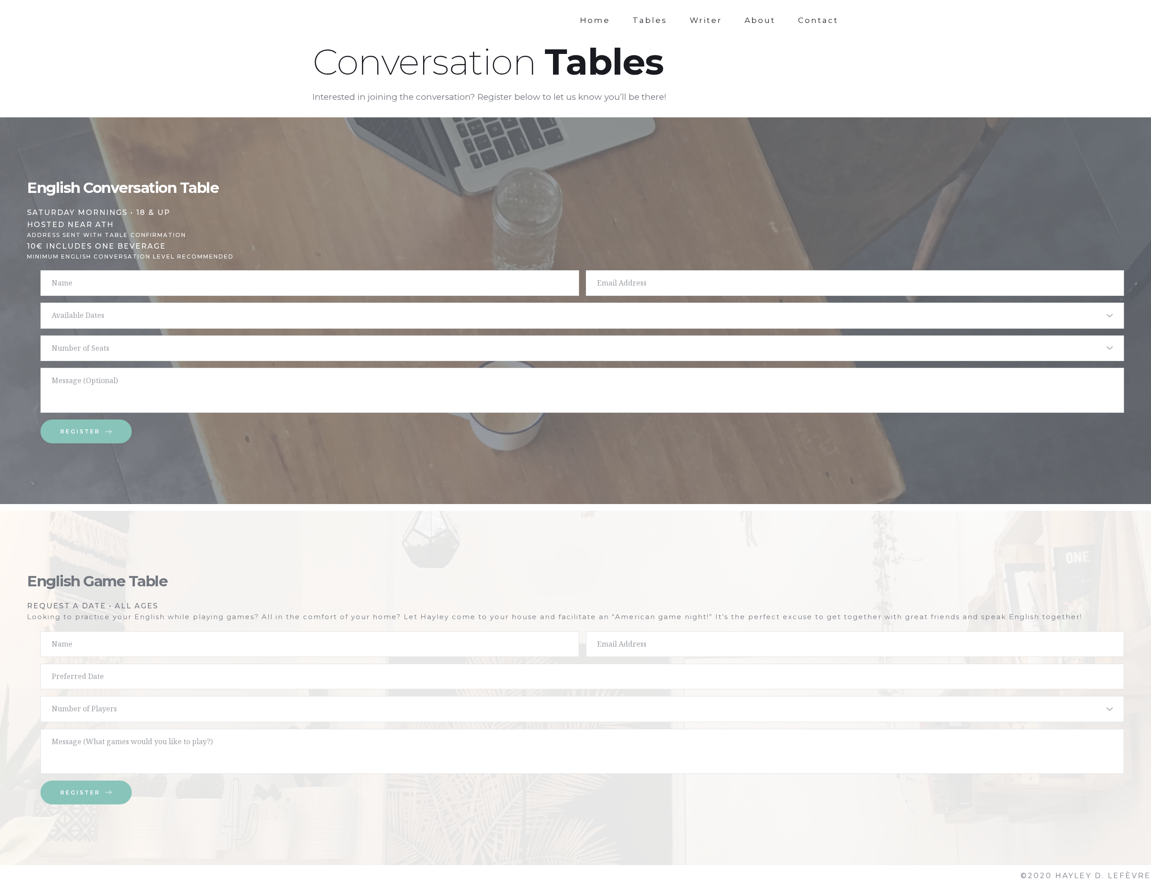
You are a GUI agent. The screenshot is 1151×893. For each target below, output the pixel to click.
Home (595, 20)
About (760, 20)
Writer (706, 20)
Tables (650, 20)
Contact (818, 20)
